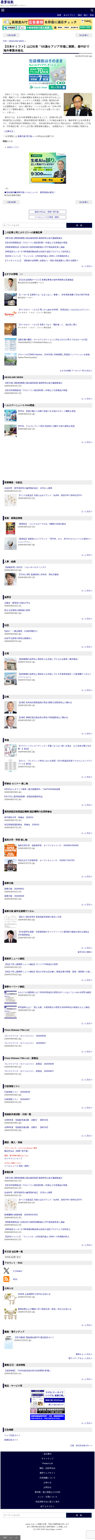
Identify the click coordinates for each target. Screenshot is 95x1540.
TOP (5, 41)
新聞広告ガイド (11, 1440)
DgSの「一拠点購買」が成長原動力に (21, 631)
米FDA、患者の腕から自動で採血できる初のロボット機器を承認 (46, 411)
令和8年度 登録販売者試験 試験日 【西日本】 (26, 1120)
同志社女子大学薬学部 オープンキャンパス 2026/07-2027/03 (46, 860)
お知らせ (47, 1482)
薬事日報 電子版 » (26, 136)
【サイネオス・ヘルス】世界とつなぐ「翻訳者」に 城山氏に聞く (47, 325)
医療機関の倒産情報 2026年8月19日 (21, 1215)
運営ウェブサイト (47, 1473)
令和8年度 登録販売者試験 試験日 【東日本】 (26, 1127)
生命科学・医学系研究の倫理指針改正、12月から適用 (28, 488)
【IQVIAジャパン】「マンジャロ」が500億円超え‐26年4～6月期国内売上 (36, 256)
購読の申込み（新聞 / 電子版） (47, 212)
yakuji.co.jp (29, 1524)
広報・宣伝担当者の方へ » (81, 1445)
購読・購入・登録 (86, 15)
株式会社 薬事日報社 (47, 1527)
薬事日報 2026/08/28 (14, 896)
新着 (59, 15)
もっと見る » (86, 266)
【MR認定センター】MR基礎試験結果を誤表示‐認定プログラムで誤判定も (37, 251)
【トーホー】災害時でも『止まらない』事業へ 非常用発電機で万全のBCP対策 (53, 295)
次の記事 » (83, 35)
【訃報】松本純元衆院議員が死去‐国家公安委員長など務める (45, 702)
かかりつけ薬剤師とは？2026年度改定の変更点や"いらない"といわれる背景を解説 (54, 992)
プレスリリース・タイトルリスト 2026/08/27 (25, 1043)
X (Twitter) (17, 1271)
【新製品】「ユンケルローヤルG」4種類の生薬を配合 (42, 524)
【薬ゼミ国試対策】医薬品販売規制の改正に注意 (39, 917)
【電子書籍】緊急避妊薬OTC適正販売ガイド (34, 1337)
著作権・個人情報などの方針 (47, 1492)
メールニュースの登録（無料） (47, 217)
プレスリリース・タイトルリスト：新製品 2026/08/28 (29, 1064)
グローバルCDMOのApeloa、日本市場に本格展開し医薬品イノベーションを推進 (54, 354)
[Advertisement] (47, 462)
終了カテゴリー (47, 1506)
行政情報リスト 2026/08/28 (17, 1092)
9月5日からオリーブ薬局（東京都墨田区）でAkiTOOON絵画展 (32, 789)
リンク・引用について (47, 1497)
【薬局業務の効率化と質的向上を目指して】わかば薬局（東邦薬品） (48, 659)
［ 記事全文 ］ (9, 131)
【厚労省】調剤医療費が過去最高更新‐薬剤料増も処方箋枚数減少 (33, 238)
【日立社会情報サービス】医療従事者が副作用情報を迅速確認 (45, 280)
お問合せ (47, 1487)
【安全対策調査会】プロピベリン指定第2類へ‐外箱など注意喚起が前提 (35, 243)
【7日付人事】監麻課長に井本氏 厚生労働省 (38, 574)
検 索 (79, 225)
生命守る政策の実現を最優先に (18, 638)
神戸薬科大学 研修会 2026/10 (18, 817)
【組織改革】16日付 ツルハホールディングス (25, 567)
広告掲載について (47, 1478)
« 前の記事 (11, 35)
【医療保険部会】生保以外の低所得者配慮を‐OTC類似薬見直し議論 (34, 247)
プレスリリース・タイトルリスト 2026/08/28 (25, 1036)
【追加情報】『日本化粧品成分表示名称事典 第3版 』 (28, 1371)
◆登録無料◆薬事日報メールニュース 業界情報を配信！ (30, 192)
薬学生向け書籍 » (85, 952)
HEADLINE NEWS (16, 41)
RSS (15, 1279)
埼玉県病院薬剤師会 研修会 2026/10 (21, 825)
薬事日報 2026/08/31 (14, 889)
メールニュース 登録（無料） (17, 1166)
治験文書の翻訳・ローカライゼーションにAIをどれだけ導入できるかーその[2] (52, 339)
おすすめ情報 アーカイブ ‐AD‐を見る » (76, 371)
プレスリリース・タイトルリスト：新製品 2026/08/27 (29, 1071)
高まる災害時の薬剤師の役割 (17, 610)
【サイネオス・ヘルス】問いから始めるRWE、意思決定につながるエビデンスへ (54, 310)
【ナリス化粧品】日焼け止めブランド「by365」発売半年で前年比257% (50, 495)
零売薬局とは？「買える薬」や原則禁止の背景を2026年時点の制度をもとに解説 (54, 1007)
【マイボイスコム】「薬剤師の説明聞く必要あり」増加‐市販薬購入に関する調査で (41, 260)
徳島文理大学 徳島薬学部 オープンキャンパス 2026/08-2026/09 (48, 845)
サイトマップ (47, 1458)
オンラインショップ (13, 1158)
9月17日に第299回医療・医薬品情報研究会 (23, 796)
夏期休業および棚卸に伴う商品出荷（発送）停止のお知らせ (44, 1309)
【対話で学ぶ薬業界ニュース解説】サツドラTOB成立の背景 (31, 964)
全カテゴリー (69, 15)
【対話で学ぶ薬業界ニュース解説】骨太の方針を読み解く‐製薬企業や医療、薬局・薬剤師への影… (48, 972)
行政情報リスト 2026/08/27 (17, 1099)
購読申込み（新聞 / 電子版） (17, 1151)
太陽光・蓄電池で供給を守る (17, 603)
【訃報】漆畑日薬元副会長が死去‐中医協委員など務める (43, 717)
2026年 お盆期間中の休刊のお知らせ (34, 1294)
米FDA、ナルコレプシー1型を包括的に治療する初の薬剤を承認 (46, 426)
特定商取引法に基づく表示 (47, 1502)
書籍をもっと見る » (84, 1354)
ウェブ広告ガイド (12, 1435)
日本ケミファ (13, 147)
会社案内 (47, 1454)
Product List (47, 1463)
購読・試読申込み (47, 1468)
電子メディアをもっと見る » (80, 1358)
